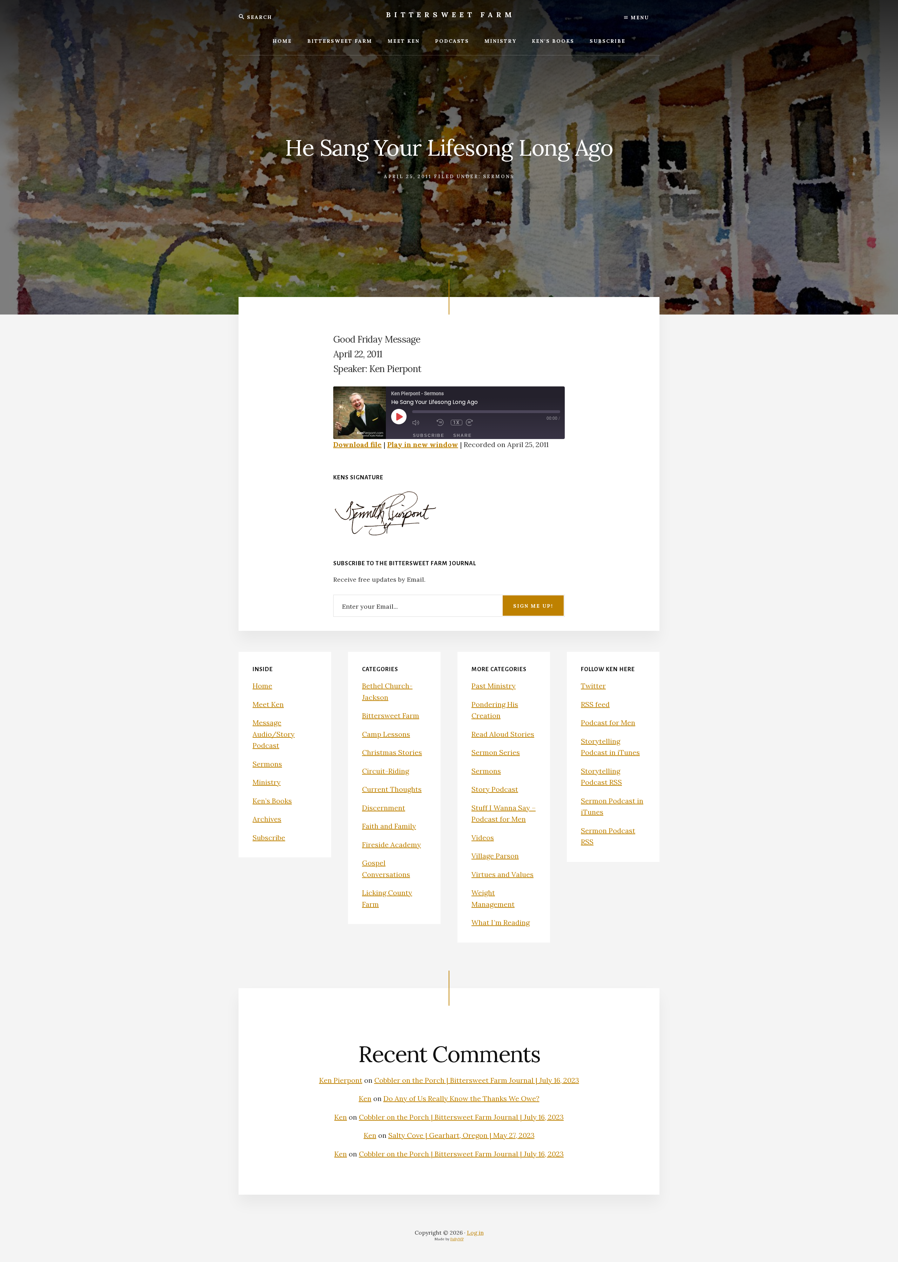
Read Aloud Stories (502, 734)
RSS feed (595, 704)
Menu (639, 17)
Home (262, 685)
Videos (482, 837)
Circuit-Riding (385, 771)
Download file (357, 444)
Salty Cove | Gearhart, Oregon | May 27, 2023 (461, 1135)
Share (462, 435)
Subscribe (428, 435)
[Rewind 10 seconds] (442, 422)
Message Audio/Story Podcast (274, 734)
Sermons (498, 177)
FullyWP (457, 1239)
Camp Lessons (386, 734)
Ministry (267, 782)
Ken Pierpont (340, 1080)
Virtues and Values (502, 874)
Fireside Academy (391, 844)
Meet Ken (268, 704)
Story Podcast (494, 789)
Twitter (593, 685)
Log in (475, 1232)
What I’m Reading (500, 922)
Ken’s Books (272, 800)
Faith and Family (389, 826)
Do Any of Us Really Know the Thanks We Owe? (461, 1098)
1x (456, 422)
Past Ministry (493, 685)
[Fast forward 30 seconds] (476, 422)
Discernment (383, 807)
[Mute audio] (422, 422)
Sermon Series (495, 752)
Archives (267, 819)
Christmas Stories (392, 752)
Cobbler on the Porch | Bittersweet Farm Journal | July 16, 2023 (476, 1080)
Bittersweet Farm (450, 14)
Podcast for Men (608, 722)
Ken (365, 1098)
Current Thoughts (392, 789)
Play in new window (422, 444)
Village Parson (495, 855)
